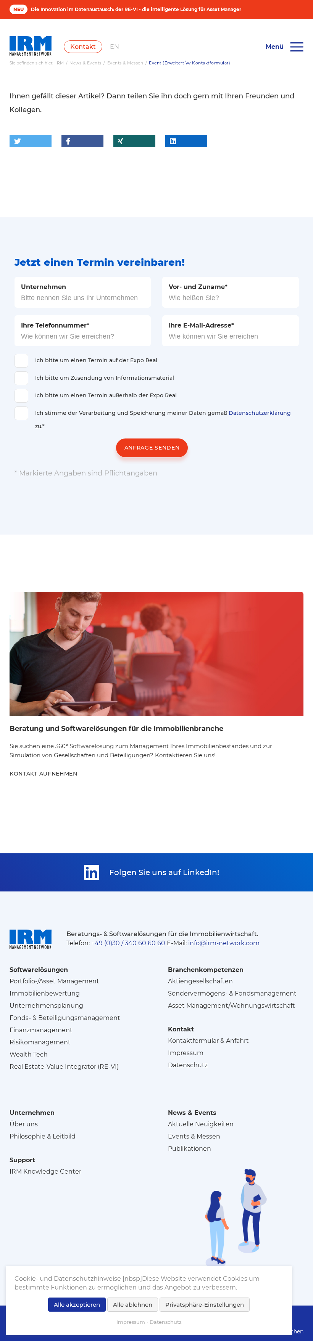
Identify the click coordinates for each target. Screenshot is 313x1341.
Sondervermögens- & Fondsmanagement (232, 993)
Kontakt (83, 46)
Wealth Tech (29, 1054)
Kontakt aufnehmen (43, 773)
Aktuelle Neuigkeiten (201, 1124)
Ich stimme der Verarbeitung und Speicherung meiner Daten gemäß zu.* (163, 420)
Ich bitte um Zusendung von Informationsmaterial (104, 377)
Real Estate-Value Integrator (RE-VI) (64, 1066)
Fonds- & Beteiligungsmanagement (65, 1017)
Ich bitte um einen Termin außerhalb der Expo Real (106, 395)
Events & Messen (194, 1136)
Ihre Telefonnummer (55, 325)
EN (114, 46)
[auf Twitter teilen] (31, 141)
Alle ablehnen (132, 1304)
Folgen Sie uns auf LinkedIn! (164, 872)
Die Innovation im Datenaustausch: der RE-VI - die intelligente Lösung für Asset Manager (136, 9)
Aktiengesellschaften (200, 981)
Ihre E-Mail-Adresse (201, 325)
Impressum (185, 1053)
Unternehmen (43, 287)
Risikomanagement (40, 1042)
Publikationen (189, 1148)
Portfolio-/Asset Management (54, 981)
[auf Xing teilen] (134, 141)
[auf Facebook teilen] (82, 141)
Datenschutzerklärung (260, 413)
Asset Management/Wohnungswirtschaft (231, 1005)
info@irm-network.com (224, 943)
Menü (275, 46)
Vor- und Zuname (198, 287)
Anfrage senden (152, 447)
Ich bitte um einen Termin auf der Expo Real (96, 360)
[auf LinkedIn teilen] (186, 141)
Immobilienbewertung (45, 993)
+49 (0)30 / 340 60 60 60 (128, 943)
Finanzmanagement (41, 1030)
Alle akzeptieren (77, 1304)
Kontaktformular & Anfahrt (208, 1040)
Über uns (24, 1124)
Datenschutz (188, 1065)
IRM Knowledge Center (45, 1171)
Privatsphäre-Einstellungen (204, 1304)
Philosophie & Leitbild (43, 1136)
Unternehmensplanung (46, 1005)
